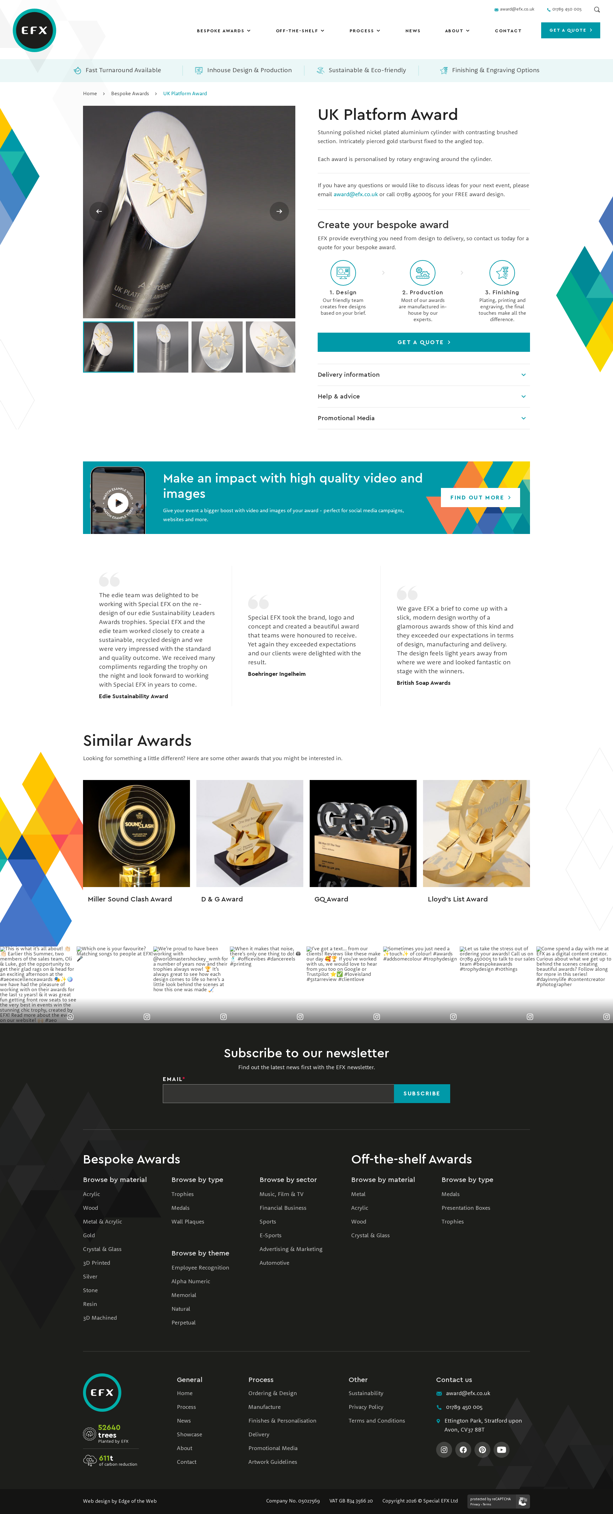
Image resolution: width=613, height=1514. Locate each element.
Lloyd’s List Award (458, 899)
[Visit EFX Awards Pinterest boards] (482, 1450)
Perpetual (183, 1323)
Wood (90, 1208)
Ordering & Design (272, 1393)
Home (90, 94)
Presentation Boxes (466, 1208)
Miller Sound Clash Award (130, 899)
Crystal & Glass (102, 1249)
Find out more (478, 497)
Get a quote (568, 30)
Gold (89, 1236)
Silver (90, 1277)
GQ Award (331, 899)
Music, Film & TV (282, 1194)
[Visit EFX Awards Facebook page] (463, 1450)
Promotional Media (346, 418)
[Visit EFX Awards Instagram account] (444, 1450)
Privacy (475, 1504)
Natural (180, 1309)
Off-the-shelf (297, 31)
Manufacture (264, 1407)
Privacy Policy (366, 1407)
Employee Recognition (200, 1268)
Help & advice (339, 396)
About (454, 31)
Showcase (189, 1435)
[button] (118, 497)
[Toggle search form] (597, 9)
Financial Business (283, 1208)
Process (362, 31)
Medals (180, 1208)
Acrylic (91, 1194)
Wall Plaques (187, 1222)
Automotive (274, 1263)
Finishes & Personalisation (282, 1421)
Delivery (258, 1435)
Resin (90, 1304)
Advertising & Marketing (291, 1249)
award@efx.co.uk (356, 194)
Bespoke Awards (220, 31)
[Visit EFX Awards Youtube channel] (502, 1450)
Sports (268, 1222)
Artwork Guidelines (272, 1462)
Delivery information (349, 375)
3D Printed (96, 1263)
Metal (358, 1194)
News (413, 31)
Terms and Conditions (377, 1421)
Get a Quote (421, 342)
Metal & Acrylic (102, 1222)
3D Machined (100, 1318)
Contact (508, 31)
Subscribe (422, 1093)
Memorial (183, 1295)
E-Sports (271, 1236)
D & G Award (222, 899)
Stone (90, 1291)
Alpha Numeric (190, 1282)
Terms (487, 1504)
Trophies (182, 1194)
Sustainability (366, 1393)
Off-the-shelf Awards (411, 1159)
